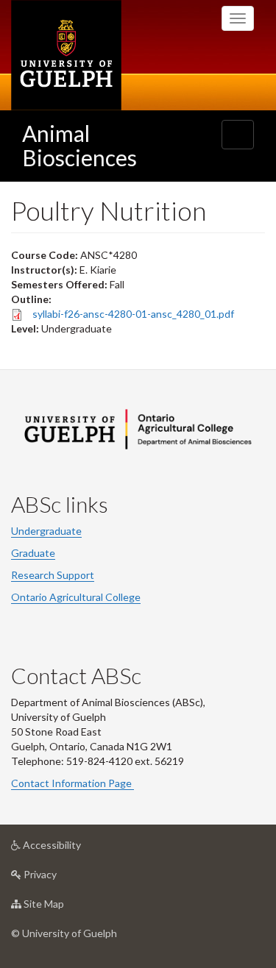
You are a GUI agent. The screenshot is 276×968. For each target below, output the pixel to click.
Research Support (52, 575)
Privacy (62, 878)
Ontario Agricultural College (76, 597)
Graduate (33, 553)
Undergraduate (46, 530)
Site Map (65, 908)
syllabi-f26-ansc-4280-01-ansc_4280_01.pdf (133, 313)
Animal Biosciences (79, 145)
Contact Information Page (72, 783)
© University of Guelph (64, 933)
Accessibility (74, 849)
